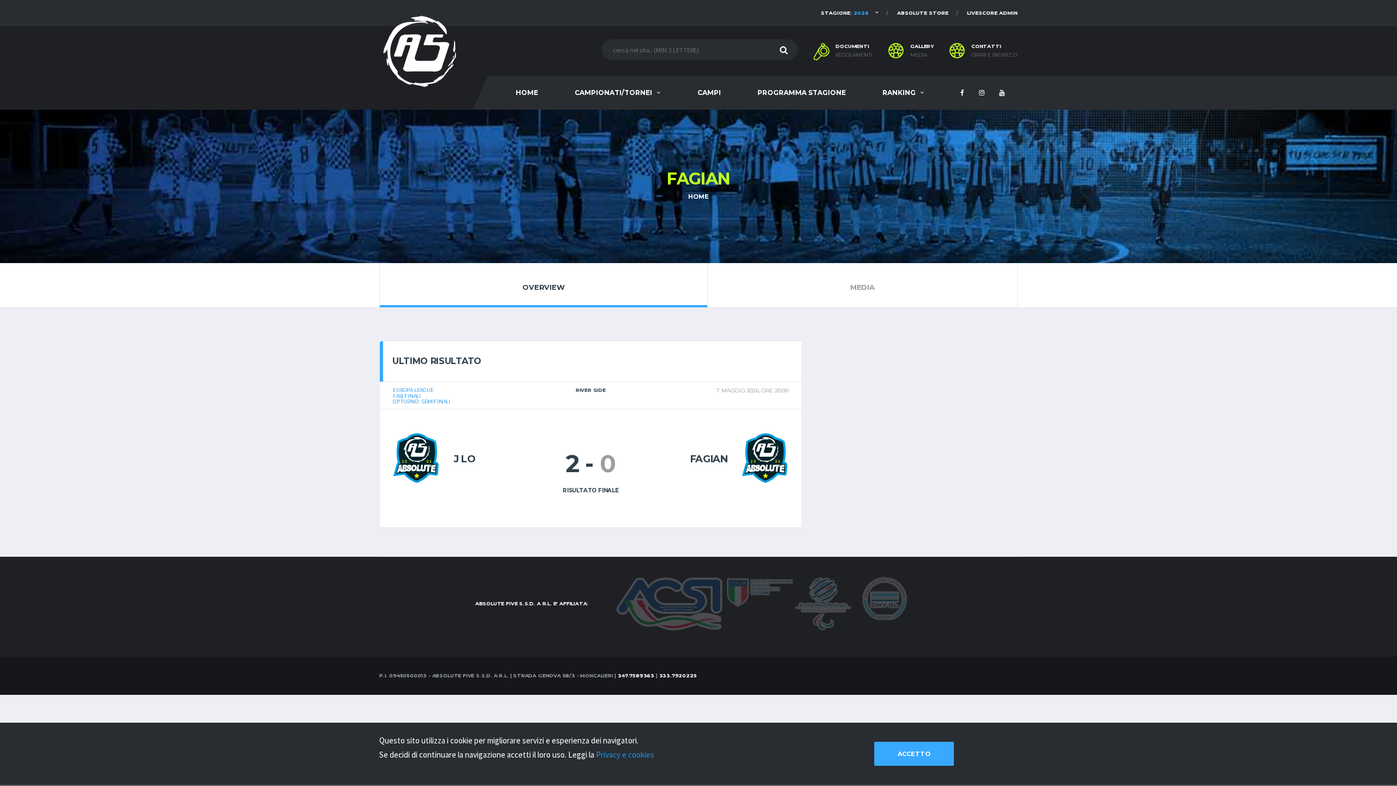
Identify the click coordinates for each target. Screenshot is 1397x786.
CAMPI (709, 92)
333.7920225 (678, 675)
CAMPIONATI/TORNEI (613, 92)
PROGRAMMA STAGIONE (801, 92)
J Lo (464, 459)
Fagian (709, 459)
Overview (543, 287)
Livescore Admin (992, 13)
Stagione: (845, 13)
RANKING (899, 92)
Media (918, 55)
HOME (527, 92)
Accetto (914, 754)
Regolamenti (854, 55)
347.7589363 (636, 675)
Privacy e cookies (625, 754)
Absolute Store (922, 13)
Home (698, 196)
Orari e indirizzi (994, 55)
